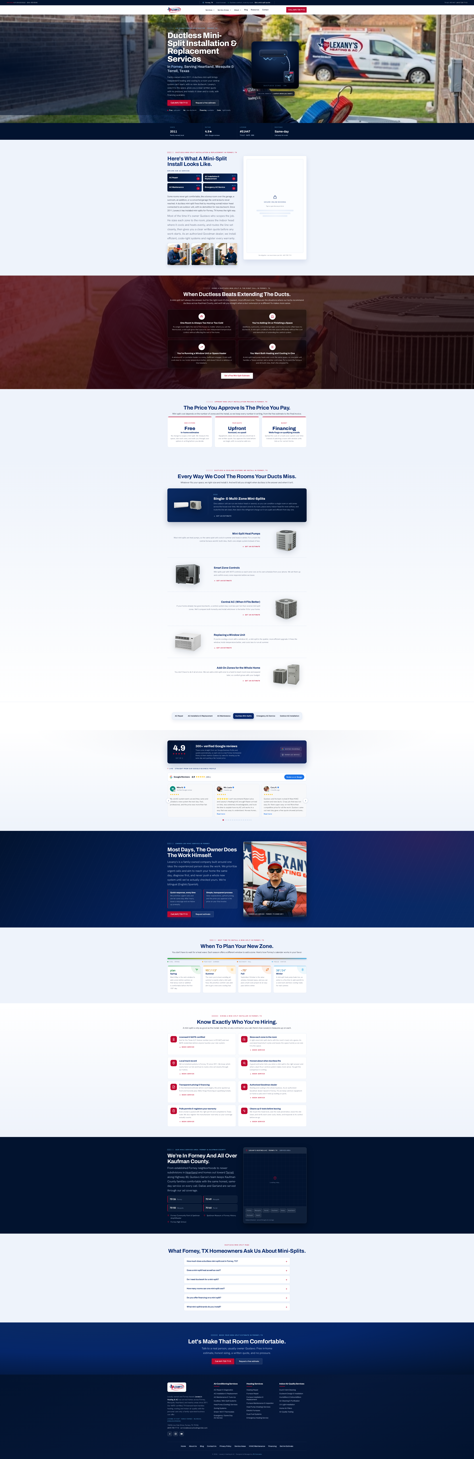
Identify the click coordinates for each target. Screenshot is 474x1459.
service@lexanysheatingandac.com (193, 1428)
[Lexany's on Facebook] (169, 1434)
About (236, 10)
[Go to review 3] (226, 820)
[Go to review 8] (236, 820)
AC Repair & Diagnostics (223, 1390)
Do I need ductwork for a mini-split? (203, 1279)
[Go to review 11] (241, 820)
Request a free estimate (206, 103)
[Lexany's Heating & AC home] (174, 10)
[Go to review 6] (232, 820)
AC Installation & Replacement (200, 716)
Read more (174, 814)
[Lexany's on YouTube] (181, 1434)
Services (209, 10)
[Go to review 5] (230, 820)
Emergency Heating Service (257, 1418)
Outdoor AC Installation (289, 716)
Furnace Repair (253, 1394)
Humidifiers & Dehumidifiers (290, 1397)
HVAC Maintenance (257, 1446)
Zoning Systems (220, 1408)
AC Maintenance (223, 716)
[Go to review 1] (223, 820)
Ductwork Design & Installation (291, 1394)
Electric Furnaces (253, 1410)
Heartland (191, 1172)
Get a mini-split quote (262, 2)
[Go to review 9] (237, 820)
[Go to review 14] (247, 820)
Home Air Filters (285, 1408)
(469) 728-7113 (461, 3)
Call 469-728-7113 (223, 1361)
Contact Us (211, 1446)
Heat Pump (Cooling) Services (225, 1405)
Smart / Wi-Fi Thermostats (224, 1412)
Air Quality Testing (286, 1412)
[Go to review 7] (234, 820)
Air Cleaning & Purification (289, 1401)
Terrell (230, 1172)
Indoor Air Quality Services (291, 1384)
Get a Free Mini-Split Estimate (237, 375)
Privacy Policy (225, 1446)
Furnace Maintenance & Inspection (260, 1403)
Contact (265, 10)
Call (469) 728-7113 (179, 103)
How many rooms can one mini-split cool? (206, 1288)
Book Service (188, 1047)
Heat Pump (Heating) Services (258, 1407)
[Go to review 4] (228, 820)
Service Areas (223, 10)
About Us (193, 1446)
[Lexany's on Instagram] (175, 1434)
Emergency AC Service (266, 716)
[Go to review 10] (239, 820)
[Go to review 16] (250, 820)
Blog (246, 10)
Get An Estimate (286, 1446)
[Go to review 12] (243, 820)
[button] (275, 206)
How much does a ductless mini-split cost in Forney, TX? (212, 1261)
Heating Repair (252, 1390)
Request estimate (203, 914)
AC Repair (179, 716)
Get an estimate (223, 516)
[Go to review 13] (245, 820)
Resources (255, 10)
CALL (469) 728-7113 (296, 10)
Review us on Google (294, 777)
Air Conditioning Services (226, 1384)
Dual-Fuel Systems (254, 1414)
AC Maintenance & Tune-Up (225, 1397)
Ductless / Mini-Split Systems (225, 1401)
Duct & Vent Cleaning (287, 1390)
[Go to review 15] (249, 820)
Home (183, 1446)
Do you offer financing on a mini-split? (204, 1298)
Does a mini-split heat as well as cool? (204, 1270)
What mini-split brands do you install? (204, 1307)
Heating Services (255, 1384)
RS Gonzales (257, 1454)
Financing (272, 1446)
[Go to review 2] (225, 820)
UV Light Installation (287, 1405)
